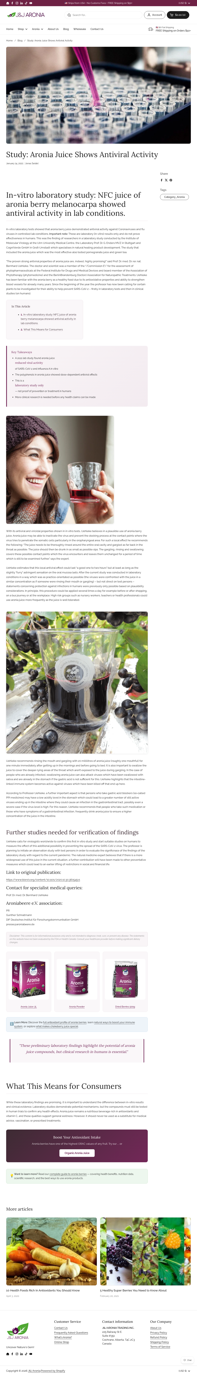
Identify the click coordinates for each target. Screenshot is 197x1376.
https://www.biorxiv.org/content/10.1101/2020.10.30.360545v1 (43, 879)
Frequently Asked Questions (71, 1332)
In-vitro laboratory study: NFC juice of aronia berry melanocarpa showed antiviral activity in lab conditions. (48, 319)
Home (9, 40)
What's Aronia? (63, 1337)
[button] (178, 15)
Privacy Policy (158, 1332)
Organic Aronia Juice (77, 1153)
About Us (155, 1327)
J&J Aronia (34, 1370)
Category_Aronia (174, 197)
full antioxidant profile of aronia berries (64, 1022)
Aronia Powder (77, 1006)
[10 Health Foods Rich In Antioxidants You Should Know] (51, 1251)
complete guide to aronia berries (68, 1174)
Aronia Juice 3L (29, 1006)
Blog (20, 40)
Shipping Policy (159, 1342)
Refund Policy (158, 1337)
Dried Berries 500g (125, 1006)
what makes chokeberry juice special (57, 1026)
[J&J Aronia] (26, 15)
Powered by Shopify (53, 1370)
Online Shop (61, 1342)
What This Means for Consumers (43, 329)
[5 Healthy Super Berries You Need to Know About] (145, 1251)
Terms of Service (160, 1346)
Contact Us (61, 1327)
